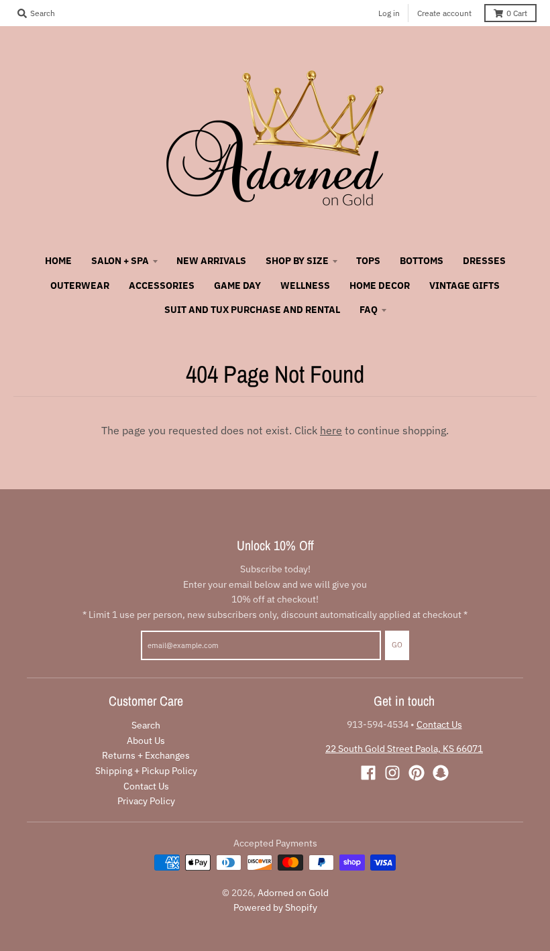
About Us (146, 741)
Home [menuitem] (58, 261)
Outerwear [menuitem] (79, 285)
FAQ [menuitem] (369, 310)
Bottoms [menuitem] (421, 261)
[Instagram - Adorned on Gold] (392, 773)
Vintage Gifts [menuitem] (464, 285)
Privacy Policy (146, 801)
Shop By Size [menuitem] (297, 261)
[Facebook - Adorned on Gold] (368, 773)
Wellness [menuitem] (305, 285)
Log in (389, 13)
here (331, 430)
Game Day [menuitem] (237, 285)
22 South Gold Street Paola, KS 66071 (404, 749)
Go (397, 644)
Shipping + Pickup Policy (146, 771)
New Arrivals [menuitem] (211, 261)
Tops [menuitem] (368, 261)
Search (145, 725)
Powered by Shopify (275, 907)
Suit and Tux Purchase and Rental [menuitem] (252, 310)
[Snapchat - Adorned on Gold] (441, 773)
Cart (516, 13)
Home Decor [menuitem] (379, 285)
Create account (444, 13)
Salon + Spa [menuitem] (120, 261)
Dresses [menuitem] (484, 261)
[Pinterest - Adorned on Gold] (416, 773)
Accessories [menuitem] (162, 285)
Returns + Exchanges (146, 755)
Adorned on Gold (293, 893)
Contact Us (146, 786)
